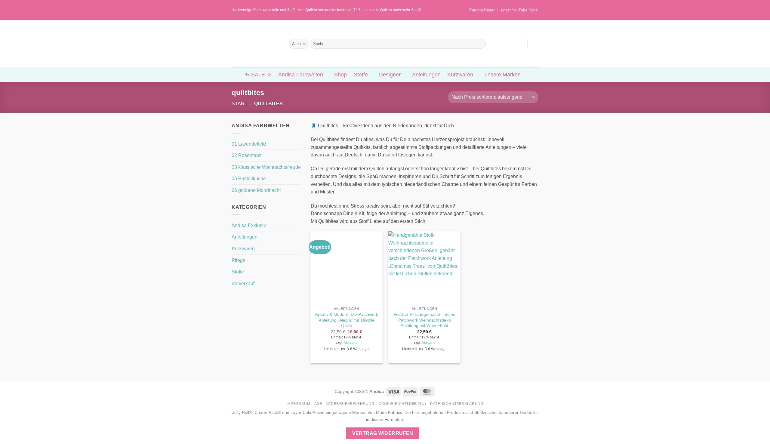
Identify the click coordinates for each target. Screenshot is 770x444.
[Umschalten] (298, 225)
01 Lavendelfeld (249, 143)
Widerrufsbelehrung (350, 404)
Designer (390, 75)
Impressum (298, 404)
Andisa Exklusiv (249, 225)
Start (240, 103)
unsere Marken (503, 75)
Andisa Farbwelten (300, 75)
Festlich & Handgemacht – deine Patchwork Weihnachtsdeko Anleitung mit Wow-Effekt (424, 320)
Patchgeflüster (481, 10)
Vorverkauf (243, 283)
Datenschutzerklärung (456, 404)
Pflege (238, 260)
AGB (318, 404)
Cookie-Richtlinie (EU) (402, 404)
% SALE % (258, 75)
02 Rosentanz (246, 155)
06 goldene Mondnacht (256, 190)
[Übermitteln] (480, 44)
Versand (351, 342)
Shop (340, 75)
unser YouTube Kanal (519, 10)
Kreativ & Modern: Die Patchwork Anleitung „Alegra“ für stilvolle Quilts (346, 320)
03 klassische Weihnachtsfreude (266, 167)
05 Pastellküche (249, 178)
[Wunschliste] (503, 44)
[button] (519, 44)
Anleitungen (426, 75)
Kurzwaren (460, 75)
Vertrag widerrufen (382, 433)
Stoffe (361, 75)
